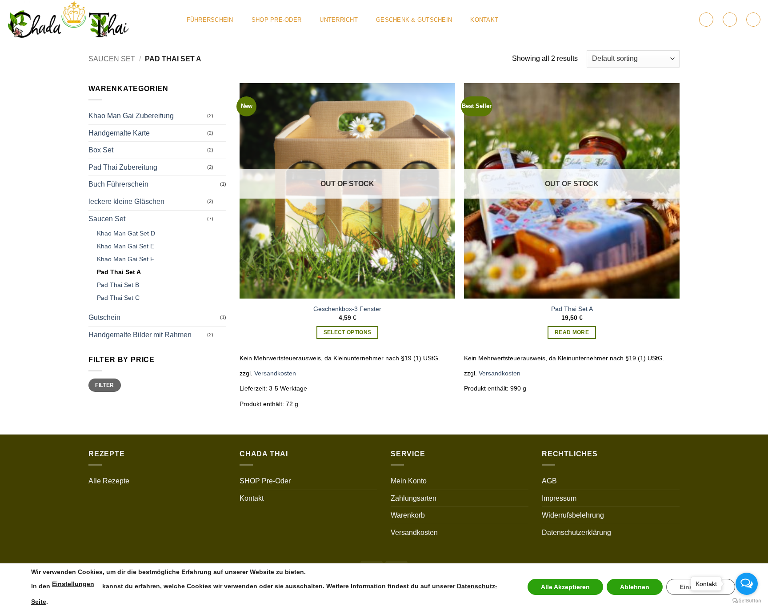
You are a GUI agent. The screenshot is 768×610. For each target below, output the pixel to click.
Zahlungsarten (413, 498)
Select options (348, 332)
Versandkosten (275, 373)
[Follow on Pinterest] (677, 20)
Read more (572, 332)
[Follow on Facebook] (642, 20)
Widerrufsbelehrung (573, 515)
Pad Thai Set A (119, 271)
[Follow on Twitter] (654, 20)
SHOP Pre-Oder (276, 19)
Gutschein (104, 317)
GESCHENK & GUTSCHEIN (414, 19)
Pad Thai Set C (118, 297)
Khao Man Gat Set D (126, 233)
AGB (549, 481)
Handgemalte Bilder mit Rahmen (140, 335)
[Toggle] (221, 116)
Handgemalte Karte (119, 133)
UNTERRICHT (339, 19)
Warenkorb (408, 515)
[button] (706, 19)
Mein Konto (409, 481)
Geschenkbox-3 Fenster (347, 308)
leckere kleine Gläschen (126, 201)
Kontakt (484, 19)
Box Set (100, 150)
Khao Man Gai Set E (125, 246)
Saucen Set (111, 59)
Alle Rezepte (108, 481)
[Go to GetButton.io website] (746, 601)
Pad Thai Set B (118, 284)
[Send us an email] (666, 20)
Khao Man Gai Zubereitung (131, 116)
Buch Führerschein (118, 184)
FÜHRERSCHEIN (210, 19)
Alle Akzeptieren (565, 586)
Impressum (559, 498)
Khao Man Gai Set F (125, 259)
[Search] (753, 19)
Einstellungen (73, 583)
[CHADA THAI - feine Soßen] (87, 19)
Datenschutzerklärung (576, 532)
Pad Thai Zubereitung (122, 167)
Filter (104, 385)
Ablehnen (634, 586)
